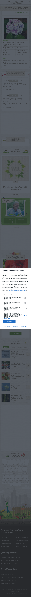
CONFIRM (9, 321)
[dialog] (15, 298)
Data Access (15, 326)
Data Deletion (7, 326)
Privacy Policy (24, 326)
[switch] (25, 298)
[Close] (28, 270)
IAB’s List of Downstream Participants (17, 290)
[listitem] (15, 295)
